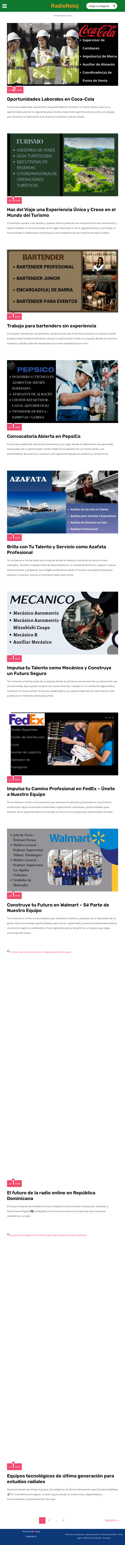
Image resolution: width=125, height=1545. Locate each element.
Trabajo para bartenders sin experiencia (51, 326)
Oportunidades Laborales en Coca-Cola (50, 99)
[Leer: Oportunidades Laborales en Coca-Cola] (62, 54)
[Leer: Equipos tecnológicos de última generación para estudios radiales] (62, 1347)
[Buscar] (114, 6)
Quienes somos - (93, 1534)
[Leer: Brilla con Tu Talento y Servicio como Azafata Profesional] (62, 501)
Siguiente (112, 1520)
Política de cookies (109, 1534)
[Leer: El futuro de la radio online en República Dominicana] (62, 1064)
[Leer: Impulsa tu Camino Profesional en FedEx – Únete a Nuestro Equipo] (62, 743)
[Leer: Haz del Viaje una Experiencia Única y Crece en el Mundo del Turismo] (62, 164)
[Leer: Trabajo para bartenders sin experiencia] (62, 280)
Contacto (107, 1538)
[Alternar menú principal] (4, 6)
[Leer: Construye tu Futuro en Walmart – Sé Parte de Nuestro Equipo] (62, 859)
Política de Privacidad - (93, 1538)
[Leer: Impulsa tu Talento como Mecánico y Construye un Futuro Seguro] (62, 622)
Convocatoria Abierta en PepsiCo (43, 436)
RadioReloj (65, 6)
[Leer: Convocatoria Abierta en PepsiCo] (62, 391)
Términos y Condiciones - (75, 1534)
